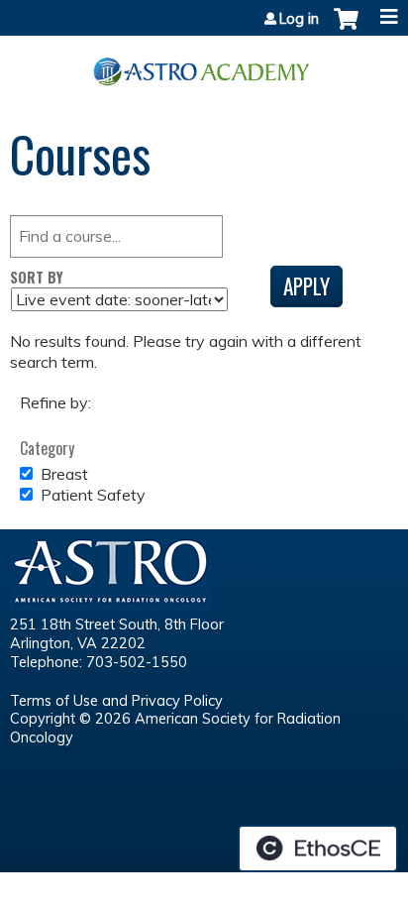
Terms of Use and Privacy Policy (116, 701)
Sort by (36, 277)
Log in (299, 19)
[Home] (204, 64)
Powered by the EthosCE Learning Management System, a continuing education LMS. (318, 848)
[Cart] (346, 29)
